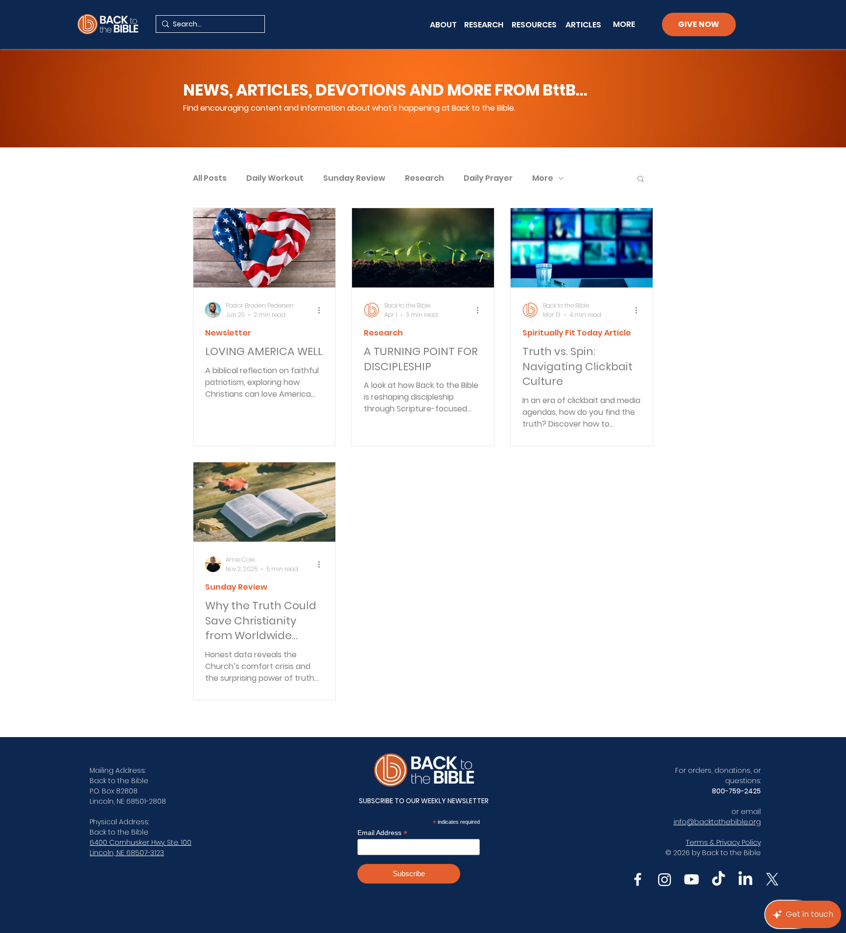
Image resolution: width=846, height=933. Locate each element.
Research (424, 178)
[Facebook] (637, 879)
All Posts (210, 178)
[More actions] (322, 310)
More (542, 178)
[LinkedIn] (745, 879)
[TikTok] (718, 879)
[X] (772, 879)
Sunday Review (354, 178)
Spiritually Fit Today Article (576, 333)
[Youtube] (691, 879)
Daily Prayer (488, 178)
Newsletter (228, 333)
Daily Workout (275, 178)
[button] (640, 179)
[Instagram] (664, 879)
